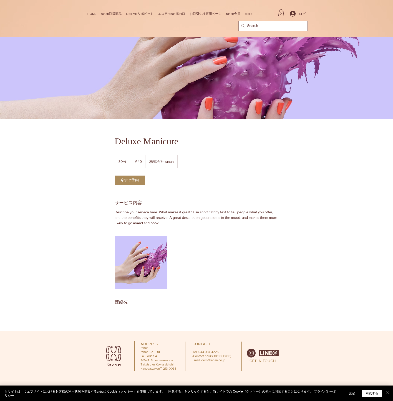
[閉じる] (387, 393)
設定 (352, 393)
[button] (111, 13)
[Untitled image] (141, 262)
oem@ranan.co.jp (213, 360)
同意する (371, 393)
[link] (130, 180)
